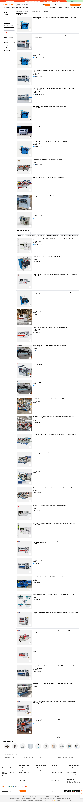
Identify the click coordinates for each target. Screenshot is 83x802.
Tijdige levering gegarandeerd (24, 772)
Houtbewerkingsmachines (35, 11)
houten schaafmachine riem (31, 235)
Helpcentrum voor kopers (56, 767)
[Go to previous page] (50, 737)
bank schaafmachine (9, 757)
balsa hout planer (41, 235)
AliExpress (24, 796)
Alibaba (17, 11)
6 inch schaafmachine (47, 232)
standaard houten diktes (27, 756)
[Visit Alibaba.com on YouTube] (77, 782)
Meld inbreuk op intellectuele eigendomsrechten (56, 777)
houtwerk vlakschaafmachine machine (48, 756)
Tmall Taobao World (35, 796)
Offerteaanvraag (38, 770)
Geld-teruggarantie (22, 770)
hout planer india (20, 235)
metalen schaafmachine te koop (70, 232)
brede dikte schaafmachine (58, 232)
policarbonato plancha (9, 756)
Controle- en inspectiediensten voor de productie (24, 777)
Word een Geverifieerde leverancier (73, 774)
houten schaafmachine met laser (23, 232)
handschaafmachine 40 (27, 758)
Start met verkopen (70, 770)
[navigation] (9, 374)
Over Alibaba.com (6, 765)
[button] (43, 4)
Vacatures (4, 775)
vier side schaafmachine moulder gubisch (66, 756)
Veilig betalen (21, 767)
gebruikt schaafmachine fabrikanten (66, 757)
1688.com (29, 796)
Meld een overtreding (55, 780)
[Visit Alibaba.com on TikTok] (80, 782)
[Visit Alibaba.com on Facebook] (67, 782)
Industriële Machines (24, 11)
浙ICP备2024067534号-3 (72, 800)
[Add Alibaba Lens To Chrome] (22, 791)
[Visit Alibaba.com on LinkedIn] (70, 782)
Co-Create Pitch (5, 770)
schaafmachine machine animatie (52, 235)
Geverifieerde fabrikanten (39, 767)
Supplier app (42, 791)
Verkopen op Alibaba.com (71, 767)
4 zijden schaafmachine (27, 757)
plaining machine (43, 757)
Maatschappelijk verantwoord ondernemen (8, 773)
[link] (81, 790)
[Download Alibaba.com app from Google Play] (76, 791)
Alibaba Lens (5, 791)
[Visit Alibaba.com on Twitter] (72, 782)
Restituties (53, 774)
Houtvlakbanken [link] (45, 11)
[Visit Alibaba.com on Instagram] (75, 782)
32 (73, 737)
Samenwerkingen (70, 776)
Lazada (41, 796)
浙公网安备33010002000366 (61, 800)
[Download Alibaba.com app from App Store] (67, 791)
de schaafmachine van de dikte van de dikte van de (69, 235)
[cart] (60, 4)
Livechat (52, 770)
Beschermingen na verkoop (24, 774)
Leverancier (41, 57)
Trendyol (54, 796)
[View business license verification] (52, 800)
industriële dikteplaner (10, 758)
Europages (59, 796)
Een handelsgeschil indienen (56, 772)
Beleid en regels (22, 780)
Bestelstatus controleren (71, 772)
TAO (51, 796)
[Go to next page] (75, 737)
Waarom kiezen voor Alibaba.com (8, 767)
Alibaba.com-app (59, 791)
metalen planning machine (36, 232)
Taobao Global (46, 796)
